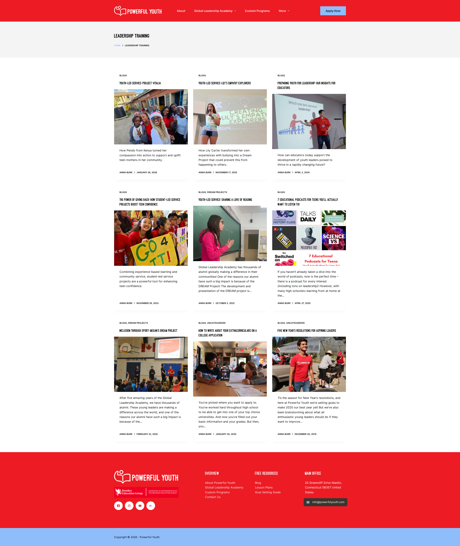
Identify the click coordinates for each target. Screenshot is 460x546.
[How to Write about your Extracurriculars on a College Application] (230, 369)
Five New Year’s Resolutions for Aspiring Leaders (307, 331)
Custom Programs (257, 11)
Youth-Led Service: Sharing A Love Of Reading (225, 200)
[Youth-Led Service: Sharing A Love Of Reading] (230, 233)
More (282, 11)
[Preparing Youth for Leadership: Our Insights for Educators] (309, 121)
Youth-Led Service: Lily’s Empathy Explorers (225, 83)
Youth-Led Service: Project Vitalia (140, 83)
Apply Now (333, 11)
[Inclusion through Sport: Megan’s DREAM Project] (151, 364)
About (181, 11)
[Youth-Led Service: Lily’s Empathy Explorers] (230, 117)
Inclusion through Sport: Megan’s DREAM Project (148, 331)
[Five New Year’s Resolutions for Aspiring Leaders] (309, 364)
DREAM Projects (217, 192)
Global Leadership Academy (213, 11)
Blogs (123, 75)
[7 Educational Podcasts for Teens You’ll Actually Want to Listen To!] (309, 238)
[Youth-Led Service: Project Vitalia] (151, 117)
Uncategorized (216, 323)
